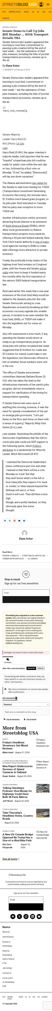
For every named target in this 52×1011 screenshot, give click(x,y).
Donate (6, 18)
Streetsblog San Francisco (15, 761)
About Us (6, 932)
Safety (5, 739)
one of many (42, 241)
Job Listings (7, 968)
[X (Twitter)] (19, 916)
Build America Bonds (17, 225)
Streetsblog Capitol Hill (34, 556)
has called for (39, 183)
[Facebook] (12, 916)
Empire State (15, 12)
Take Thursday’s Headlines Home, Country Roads (18, 815)
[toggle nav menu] (47, 4)
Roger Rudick (9, 776)
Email (6, 593)
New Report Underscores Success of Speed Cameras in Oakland (18, 769)
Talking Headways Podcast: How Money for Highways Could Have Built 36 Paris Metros (17, 792)
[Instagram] (26, 916)
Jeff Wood (8, 801)
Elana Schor (13, 65)
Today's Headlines (10, 809)
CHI (50, 12)
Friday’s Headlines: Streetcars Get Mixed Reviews (15, 745)
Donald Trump (8, 831)
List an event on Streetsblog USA (8, 982)
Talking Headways (10, 784)
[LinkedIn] (32, 916)
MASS (26, 12)
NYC (4, 12)
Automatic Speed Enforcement (15, 763)
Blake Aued (8, 752)
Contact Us (7, 973)
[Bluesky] (39, 916)
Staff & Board (8, 937)
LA (33, 12)
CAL (44, 12)
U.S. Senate (33, 559)
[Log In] (41, 4)
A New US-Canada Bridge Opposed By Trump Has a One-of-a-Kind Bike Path (18, 837)
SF (38, 12)
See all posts (10, 858)
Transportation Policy (13, 559)
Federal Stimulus (10, 27)
